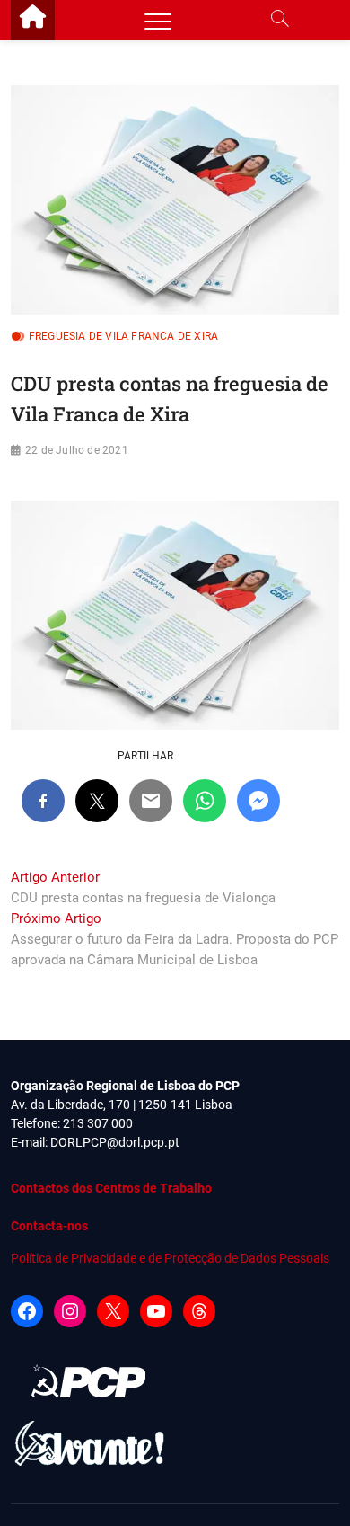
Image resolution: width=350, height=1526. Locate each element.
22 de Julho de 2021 (76, 450)
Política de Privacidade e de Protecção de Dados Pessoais (170, 1258)
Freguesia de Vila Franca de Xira (123, 336)
